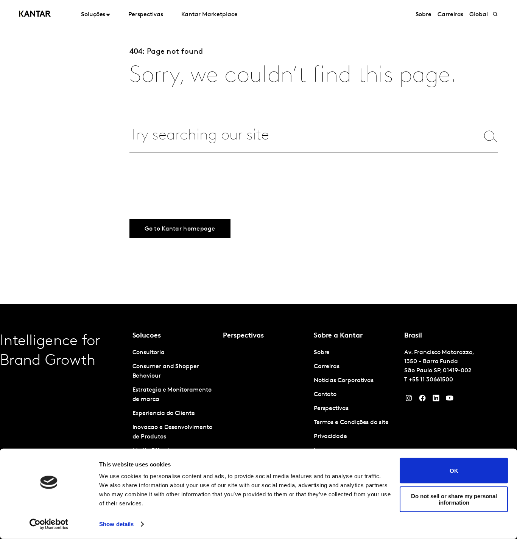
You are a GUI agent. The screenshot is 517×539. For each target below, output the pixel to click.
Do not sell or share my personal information (454, 499)
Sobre (424, 15)
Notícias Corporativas (344, 381)
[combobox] (298, 136)
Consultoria (148, 353)
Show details (116, 524)
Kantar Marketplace (209, 15)
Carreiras (450, 15)
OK (454, 470)
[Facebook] (422, 399)
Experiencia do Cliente (163, 413)
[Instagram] (408, 399)
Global (478, 15)
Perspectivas (145, 15)
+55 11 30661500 (431, 380)
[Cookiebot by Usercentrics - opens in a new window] (49, 524)
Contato (325, 395)
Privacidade (330, 437)
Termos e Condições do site (351, 423)
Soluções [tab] (93, 15)
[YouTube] (436, 399)
